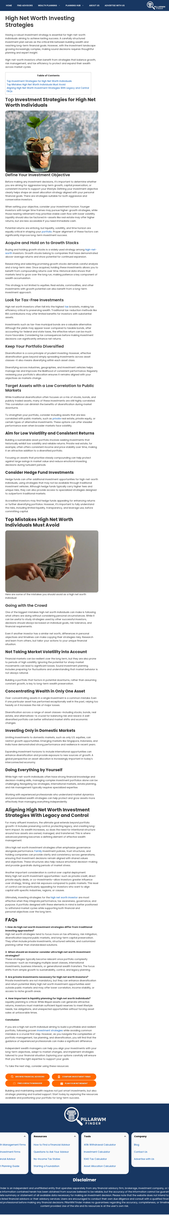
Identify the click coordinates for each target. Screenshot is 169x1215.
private (57, 418)
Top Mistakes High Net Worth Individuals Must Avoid (36, 84)
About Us (94, 5)
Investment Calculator (97, 1151)
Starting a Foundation (46, 1166)
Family (38, 851)
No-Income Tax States (47, 1159)
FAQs (10, 91)
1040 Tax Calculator (95, 1159)
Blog (136, 1144)
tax (67, 306)
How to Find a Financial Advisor (52, 1144)
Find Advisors (25, 5)
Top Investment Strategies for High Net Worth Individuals (39, 81)
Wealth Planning (47, 5)
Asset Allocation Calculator (100, 1166)
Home (9, 5)
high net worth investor (64, 897)
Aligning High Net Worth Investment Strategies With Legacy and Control (48, 88)
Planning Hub (73, 5)
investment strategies (50, 1030)
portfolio (47, 231)
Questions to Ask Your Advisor (51, 1151)
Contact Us (140, 1151)
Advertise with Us (115, 5)
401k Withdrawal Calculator (100, 1144)
